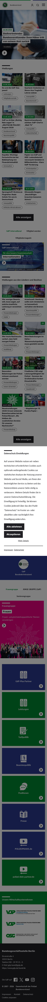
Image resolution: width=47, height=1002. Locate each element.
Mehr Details (23, 541)
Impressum (8, 550)
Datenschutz (19, 550)
